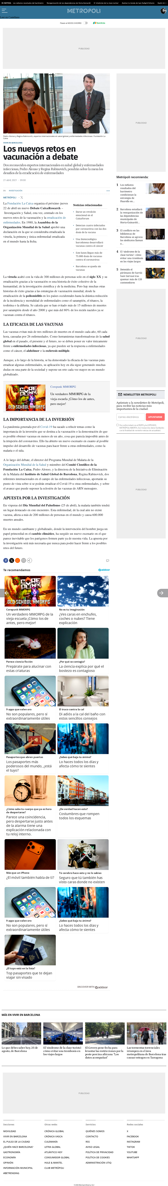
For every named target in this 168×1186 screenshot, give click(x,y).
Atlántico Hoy (53, 1152)
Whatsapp (133, 1157)
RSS (88, 1141)
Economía (9, 1157)
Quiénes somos (95, 1131)
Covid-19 (46, 427)
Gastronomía (11, 1152)
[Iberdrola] (99, 22)
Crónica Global (54, 1131)
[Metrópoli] (84, 11)
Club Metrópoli (54, 1167)
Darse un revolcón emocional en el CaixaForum (86, 215)
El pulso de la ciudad (16, 1141)
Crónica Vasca (53, 1136)
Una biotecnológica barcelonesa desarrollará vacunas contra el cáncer (89, 243)
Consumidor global (57, 1157)
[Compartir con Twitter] (11, 560)
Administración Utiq (98, 1162)
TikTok (131, 1146)
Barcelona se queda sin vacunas (88, 268)
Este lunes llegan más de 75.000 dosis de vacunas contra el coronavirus (89, 256)
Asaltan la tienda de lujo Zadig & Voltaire (138, 3)
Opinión (8, 1162)
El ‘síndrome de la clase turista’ (106, 3)
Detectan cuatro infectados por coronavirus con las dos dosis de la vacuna (91, 229)
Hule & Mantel (53, 1162)
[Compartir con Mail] (23, 560)
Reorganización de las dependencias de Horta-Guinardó (69, 3)
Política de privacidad (99, 1152)
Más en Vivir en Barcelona (21, 1015)
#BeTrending (11, 1173)
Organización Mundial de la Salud (24, 464)
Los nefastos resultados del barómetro (28, 3)
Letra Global (52, 1146)
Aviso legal (93, 1146)
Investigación (15, 191)
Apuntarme (155, 417)
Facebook (133, 1136)
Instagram (133, 1141)
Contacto (92, 1136)
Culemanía (51, 1141)
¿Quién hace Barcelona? (18, 1146)
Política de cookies (98, 1157)
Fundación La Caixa (20, 203)
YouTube (132, 1152)
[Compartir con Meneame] (17, 560)
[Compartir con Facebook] (5, 560)
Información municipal (18, 1167)
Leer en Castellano (9, 17)
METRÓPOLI (10, 197)
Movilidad (9, 1131)
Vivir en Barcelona (12, 142)
